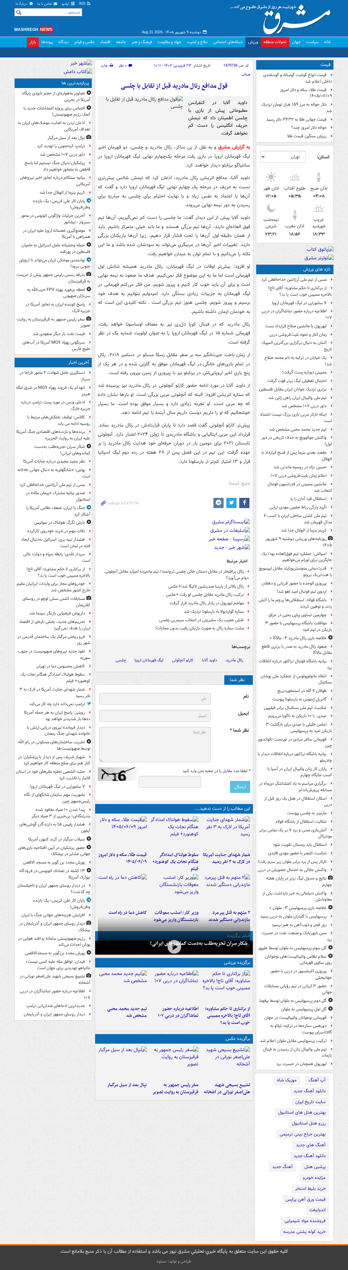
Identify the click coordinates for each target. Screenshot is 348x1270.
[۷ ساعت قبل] (225, 890)
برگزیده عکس (238, 1038)
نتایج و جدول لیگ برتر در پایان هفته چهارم (299, 881)
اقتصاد (105, 42)
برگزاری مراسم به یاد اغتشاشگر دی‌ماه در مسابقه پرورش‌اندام (295, 786)
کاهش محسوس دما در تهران (60, 666)
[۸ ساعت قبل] (174, 890)
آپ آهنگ (317, 1080)
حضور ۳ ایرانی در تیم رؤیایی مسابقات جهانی (298, 989)
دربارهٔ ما (22, 3)
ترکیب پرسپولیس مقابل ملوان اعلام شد (293, 1041)
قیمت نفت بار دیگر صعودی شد (59, 334)
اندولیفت (317, 1210)
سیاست (312, 42)
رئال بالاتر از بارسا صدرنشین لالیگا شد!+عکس (206, 586)
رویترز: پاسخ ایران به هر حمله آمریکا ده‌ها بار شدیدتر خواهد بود (57, 715)
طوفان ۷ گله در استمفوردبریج (302, 691)
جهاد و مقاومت (169, 42)
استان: (323, 157)
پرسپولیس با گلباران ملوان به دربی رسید (293, 916)
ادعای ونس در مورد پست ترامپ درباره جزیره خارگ (55, 405)
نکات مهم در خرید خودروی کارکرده (56, 531)
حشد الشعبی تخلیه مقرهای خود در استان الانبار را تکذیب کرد (53, 774)
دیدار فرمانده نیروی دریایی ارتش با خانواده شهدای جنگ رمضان (58, 730)
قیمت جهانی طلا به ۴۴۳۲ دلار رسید (296, 119)
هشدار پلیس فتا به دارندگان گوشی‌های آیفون (54, 827)
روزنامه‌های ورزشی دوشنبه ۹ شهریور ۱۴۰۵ (298, 542)
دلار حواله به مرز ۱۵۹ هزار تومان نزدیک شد (296, 107)
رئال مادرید (234, 660)
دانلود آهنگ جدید (310, 1091)
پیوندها (47, 42)
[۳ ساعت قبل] (174, 986)
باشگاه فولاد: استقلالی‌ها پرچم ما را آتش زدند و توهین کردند (295, 603)
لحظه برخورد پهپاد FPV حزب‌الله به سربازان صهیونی (58, 292)
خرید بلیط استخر (310, 1188)
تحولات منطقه (274, 42)
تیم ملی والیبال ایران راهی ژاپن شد (297, 398)
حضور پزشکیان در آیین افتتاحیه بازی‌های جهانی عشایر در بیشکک (54, 851)
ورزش (253, 42)
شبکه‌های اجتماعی (228, 42)
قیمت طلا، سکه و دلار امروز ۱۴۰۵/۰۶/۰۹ (306, 93)
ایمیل (243, 713)
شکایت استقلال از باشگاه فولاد (301, 821)
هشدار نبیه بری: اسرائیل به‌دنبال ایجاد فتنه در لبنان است (55, 542)
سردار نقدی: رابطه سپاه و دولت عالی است (56, 557)
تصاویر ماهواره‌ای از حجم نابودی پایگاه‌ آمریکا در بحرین (56, 96)
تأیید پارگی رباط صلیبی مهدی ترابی (298, 507)
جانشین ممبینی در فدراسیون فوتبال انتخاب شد (299, 487)
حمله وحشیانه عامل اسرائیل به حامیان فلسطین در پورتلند (55, 248)
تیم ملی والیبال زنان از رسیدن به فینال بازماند (297, 1052)
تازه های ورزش (317, 269)
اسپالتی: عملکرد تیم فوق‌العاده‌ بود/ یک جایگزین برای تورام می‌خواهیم (296, 557)
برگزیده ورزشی (237, 962)
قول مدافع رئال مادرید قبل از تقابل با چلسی (174, 86)
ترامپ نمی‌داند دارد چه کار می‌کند (57, 704)
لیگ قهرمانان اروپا (149, 660)
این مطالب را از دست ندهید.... (222, 808)
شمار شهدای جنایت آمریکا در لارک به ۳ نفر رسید (226, 858)
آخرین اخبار (78, 362)
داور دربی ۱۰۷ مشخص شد (304, 406)
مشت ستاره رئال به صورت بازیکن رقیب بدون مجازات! (199, 628)
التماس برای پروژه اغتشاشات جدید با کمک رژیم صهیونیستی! (56, 111)
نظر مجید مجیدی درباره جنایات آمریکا (54, 461)
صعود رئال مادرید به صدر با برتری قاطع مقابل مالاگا (297, 649)
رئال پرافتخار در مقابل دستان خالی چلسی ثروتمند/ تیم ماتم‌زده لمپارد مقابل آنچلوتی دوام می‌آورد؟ (177, 574)
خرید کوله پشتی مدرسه (304, 1231)
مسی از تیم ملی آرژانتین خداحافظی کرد (294, 279)
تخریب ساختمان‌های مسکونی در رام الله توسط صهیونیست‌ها (54, 745)
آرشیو (66, 3)
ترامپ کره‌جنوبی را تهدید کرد (61, 146)
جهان (296, 42)
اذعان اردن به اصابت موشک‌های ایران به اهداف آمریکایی (54, 126)
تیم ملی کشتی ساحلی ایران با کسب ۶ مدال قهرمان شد (298, 518)
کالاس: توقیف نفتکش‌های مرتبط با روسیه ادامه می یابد (58, 420)
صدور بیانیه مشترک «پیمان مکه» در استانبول (58, 496)
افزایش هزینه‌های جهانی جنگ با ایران (53, 915)
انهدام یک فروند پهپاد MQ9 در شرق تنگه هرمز (53, 390)
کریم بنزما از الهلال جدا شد (304, 530)
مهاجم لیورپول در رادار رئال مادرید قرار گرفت (207, 603)
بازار (33, 42)
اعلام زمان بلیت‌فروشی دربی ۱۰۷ (299, 475)
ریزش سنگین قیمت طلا (307, 136)
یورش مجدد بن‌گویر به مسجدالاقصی (55, 953)
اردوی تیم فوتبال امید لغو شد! (302, 591)
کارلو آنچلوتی (182, 660)
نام (246, 696)
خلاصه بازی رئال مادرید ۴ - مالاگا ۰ (298, 638)
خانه (327, 42)
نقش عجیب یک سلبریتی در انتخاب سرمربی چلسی (201, 620)
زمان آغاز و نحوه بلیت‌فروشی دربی (298, 334)
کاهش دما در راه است (127, 913)
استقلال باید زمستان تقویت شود (300, 844)
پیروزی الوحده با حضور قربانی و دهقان (294, 583)
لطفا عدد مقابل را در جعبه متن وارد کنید (216, 771)
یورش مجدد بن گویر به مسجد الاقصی (54, 862)
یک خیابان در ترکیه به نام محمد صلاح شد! (298, 360)
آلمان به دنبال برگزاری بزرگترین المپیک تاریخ (296, 346)
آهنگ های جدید (311, 1145)
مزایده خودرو (314, 1177)
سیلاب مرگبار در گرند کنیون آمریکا (56, 839)
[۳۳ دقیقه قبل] (174, 947)
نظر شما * (239, 730)
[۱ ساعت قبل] (225, 832)
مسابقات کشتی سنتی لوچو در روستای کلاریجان (56, 601)
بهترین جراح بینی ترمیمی (303, 1134)
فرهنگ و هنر (142, 42)
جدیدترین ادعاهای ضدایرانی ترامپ (55, 1006)
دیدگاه (63, 42)
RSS (82, 3)
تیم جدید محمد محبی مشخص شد (298, 429)
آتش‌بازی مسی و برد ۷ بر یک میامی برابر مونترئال (295, 833)
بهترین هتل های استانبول (302, 1112)
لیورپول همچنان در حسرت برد (301, 1064)
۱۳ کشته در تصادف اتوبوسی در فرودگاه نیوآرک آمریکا (54, 874)
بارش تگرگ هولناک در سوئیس (59, 522)
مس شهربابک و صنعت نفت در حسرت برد (297, 936)
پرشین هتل (315, 1166)
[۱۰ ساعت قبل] (122, 890)
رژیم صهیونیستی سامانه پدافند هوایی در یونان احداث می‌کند (54, 941)
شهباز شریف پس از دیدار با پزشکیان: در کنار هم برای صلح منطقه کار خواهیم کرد (54, 760)
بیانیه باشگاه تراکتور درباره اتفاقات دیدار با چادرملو (295, 757)
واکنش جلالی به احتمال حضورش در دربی (292, 870)
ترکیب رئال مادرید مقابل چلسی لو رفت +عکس (205, 594)
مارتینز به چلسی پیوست (307, 813)
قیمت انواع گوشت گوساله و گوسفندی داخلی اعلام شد (297, 78)
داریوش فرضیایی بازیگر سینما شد (57, 613)
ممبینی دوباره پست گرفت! (304, 372)
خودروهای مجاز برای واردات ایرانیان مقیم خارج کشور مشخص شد (53, 586)
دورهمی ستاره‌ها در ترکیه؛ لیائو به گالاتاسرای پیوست (301, 1029)
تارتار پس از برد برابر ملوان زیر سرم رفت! (292, 861)
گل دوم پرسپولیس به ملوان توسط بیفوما (293, 1000)
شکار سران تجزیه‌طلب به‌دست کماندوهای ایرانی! (198, 943)
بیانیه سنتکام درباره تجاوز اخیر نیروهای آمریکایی (55, 180)
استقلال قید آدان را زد (308, 498)
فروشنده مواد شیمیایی (305, 1220)
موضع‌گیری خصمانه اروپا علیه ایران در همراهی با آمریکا (56, 233)
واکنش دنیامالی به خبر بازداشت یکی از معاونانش (297, 896)
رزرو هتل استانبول (309, 1123)
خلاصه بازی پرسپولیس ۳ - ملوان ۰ (298, 908)
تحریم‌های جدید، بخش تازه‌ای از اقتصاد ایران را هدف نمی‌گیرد (54, 625)
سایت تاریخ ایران (310, 1102)
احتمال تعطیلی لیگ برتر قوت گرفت (297, 381)
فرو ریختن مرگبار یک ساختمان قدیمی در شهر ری (53, 639)
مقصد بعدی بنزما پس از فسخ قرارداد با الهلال (297, 455)
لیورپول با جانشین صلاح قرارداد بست (296, 326)
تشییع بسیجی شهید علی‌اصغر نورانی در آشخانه (227, 1088)
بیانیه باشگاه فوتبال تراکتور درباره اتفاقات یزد (295, 664)
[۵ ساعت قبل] (174, 1062)
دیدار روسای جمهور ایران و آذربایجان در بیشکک (54, 926)
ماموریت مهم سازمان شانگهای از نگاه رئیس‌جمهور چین (57, 797)
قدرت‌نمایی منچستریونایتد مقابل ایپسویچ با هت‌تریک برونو (295, 571)
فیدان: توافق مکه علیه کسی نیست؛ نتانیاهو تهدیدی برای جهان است (58, 964)
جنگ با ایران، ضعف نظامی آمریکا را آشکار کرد (58, 511)
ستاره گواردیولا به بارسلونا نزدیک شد (214, 611)
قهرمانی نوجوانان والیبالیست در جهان (295, 1017)
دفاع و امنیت (197, 42)
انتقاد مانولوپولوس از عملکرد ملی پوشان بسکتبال (296, 679)
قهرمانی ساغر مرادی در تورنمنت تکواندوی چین (295, 742)
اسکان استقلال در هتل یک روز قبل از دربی (298, 801)
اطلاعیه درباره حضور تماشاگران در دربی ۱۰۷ (296, 314)
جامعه (121, 42)
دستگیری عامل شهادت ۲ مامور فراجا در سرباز (55, 375)
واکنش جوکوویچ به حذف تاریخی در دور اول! (296, 440)
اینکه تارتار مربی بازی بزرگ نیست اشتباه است (296, 417)
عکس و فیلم (84, 42)
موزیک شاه (287, 1080)
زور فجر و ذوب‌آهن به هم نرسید (299, 925)
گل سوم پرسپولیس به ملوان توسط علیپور (292, 948)
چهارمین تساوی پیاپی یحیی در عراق (297, 615)
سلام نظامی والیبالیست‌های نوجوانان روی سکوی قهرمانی (298, 959)
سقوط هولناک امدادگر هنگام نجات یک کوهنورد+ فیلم (175, 862)
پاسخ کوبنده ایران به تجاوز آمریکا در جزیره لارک (57, 307)
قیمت (325, 64)
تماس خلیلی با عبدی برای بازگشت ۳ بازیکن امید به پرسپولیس (299, 727)
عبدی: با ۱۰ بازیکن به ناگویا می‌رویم (297, 716)
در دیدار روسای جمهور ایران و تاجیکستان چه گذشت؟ (53, 888)
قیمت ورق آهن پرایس (305, 1199)
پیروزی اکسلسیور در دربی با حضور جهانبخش (301, 974)
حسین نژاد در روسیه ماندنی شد (300, 467)
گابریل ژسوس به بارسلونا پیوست (299, 699)
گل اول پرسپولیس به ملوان (304, 1009)
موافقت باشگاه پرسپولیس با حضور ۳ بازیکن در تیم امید (298, 626)
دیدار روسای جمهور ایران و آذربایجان (54, 1014)
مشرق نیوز (283, 17)
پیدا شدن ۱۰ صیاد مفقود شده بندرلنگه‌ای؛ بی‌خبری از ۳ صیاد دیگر (61, 812)
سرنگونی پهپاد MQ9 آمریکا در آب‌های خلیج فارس (56, 345)
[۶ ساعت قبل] (122, 832)
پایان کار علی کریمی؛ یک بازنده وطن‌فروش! (61, 204)
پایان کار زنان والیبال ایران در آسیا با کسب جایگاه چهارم (299, 772)
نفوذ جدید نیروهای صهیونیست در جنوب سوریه (54, 654)
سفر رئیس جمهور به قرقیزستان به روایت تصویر (175, 1088)
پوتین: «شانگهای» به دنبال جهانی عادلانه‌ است (53, 473)
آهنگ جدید (282, 1166)
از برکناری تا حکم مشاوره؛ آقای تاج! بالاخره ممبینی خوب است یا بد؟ (300, 291)
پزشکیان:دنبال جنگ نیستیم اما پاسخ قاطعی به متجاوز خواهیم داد (57, 166)
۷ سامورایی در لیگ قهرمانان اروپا (299, 303)
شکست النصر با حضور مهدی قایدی (297, 853)
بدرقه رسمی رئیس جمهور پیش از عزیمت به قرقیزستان (53, 278)
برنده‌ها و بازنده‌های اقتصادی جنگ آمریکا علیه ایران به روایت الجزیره (53, 435)
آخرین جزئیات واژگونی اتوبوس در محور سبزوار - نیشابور (55, 218)
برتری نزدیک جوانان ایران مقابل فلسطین (293, 389)
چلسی (121, 660)
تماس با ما (45, 3)
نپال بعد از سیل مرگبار (127, 1085)
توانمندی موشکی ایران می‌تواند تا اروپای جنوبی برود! (54, 263)
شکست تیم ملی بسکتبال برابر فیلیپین (295, 707)
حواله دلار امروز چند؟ (309, 127)
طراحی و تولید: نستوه (174, 1261)
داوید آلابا (209, 660)
